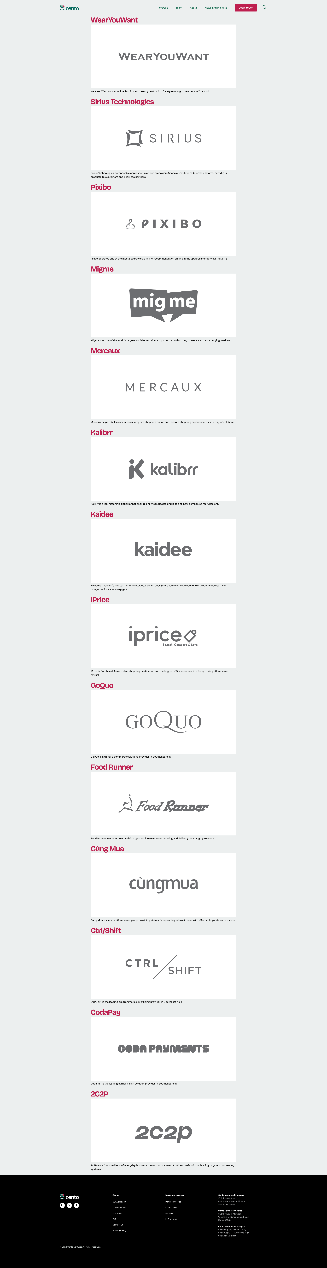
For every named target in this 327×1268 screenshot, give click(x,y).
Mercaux (105, 350)
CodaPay (105, 1012)
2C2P (99, 1094)
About (193, 7)
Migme (102, 269)
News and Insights (216, 7)
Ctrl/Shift (106, 930)
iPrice (100, 599)
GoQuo (102, 685)
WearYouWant (114, 20)
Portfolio (162, 7)
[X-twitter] (69, 1205)
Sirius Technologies (122, 101)
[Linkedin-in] (62, 1205)
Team (179, 7)
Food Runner (112, 767)
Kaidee (102, 514)
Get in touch (245, 7)
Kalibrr (102, 432)
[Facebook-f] (76, 1205)
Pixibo (101, 187)
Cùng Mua (107, 848)
